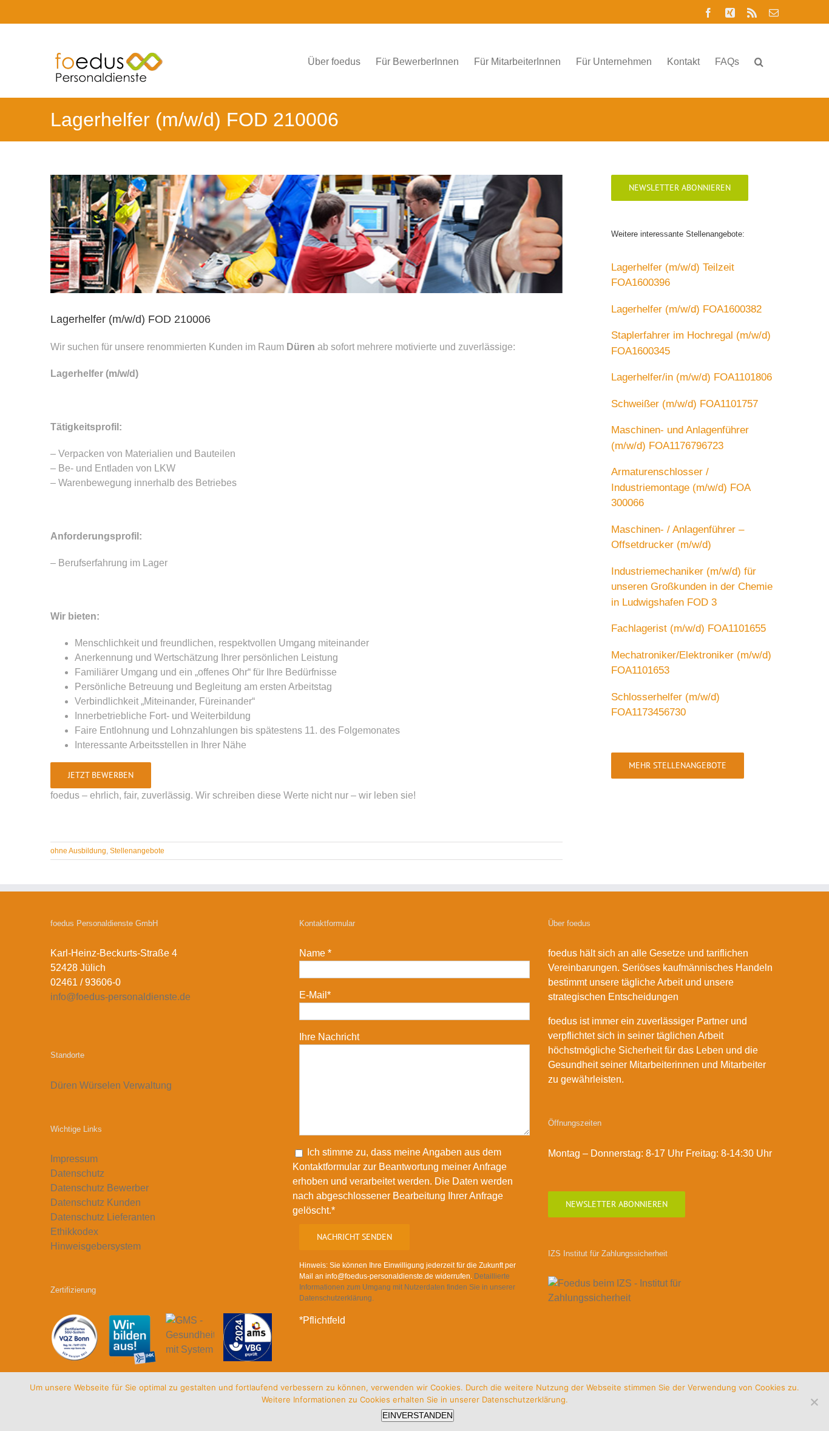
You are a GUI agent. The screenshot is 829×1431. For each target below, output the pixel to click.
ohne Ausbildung (78, 851)
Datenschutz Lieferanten (102, 1217)
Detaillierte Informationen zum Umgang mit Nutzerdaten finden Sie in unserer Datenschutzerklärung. (407, 1287)
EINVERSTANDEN (417, 1415)
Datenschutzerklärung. (525, 1399)
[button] (758, 60)
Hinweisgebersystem (95, 1246)
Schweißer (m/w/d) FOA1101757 (684, 404)
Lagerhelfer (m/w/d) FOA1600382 (686, 309)
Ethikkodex (74, 1231)
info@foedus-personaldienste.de (120, 997)
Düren (63, 1085)
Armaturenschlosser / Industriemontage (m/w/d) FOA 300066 (680, 487)
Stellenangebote (137, 851)
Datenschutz (77, 1173)
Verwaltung (148, 1085)
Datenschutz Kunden (95, 1202)
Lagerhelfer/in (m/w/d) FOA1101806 (691, 377)
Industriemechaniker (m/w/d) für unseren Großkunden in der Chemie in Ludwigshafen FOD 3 (692, 587)
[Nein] (814, 1402)
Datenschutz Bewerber (99, 1188)
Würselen (100, 1085)
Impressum (74, 1159)
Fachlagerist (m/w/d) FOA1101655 (688, 628)
